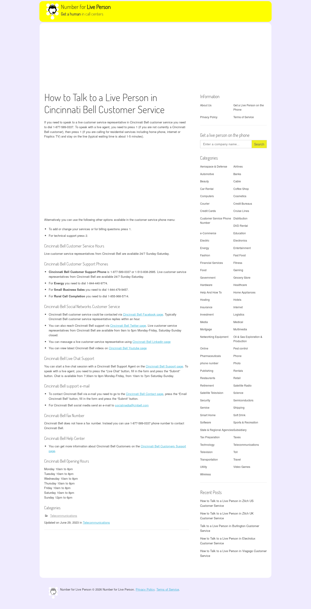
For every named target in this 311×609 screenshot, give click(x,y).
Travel (237, 459)
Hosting (205, 299)
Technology (207, 444)
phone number (209, 363)
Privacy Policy (208, 117)
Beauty (204, 181)
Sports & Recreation (245, 422)
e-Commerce (208, 233)
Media (204, 322)
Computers (207, 196)
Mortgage (206, 329)
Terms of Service (243, 117)
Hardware (206, 285)
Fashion (205, 255)
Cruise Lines (241, 211)
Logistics (238, 314)
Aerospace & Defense (213, 166)
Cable (237, 181)
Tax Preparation (210, 437)
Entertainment (242, 248)
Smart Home (208, 415)
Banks (237, 174)
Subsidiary (240, 430)
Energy (204, 248)
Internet (238, 307)
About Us (206, 105)
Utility (203, 467)
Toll (235, 452)
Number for (86, 6)
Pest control (240, 348)
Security (205, 400)
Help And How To (211, 292)
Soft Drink (239, 415)
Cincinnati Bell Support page (164, 366)
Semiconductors (243, 400)
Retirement (207, 385)
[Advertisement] (155, 57)
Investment (207, 314)
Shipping (239, 407)
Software (205, 422)
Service (204, 407)
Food (203, 270)
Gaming (238, 270)
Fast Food (239, 255)
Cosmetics (239, 196)
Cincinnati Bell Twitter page (128, 325)
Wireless (205, 474)
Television (206, 452)
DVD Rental (240, 225)
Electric (204, 240)
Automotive (207, 174)
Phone (237, 356)
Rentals (238, 370)
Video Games (241, 467)
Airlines (238, 166)
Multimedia (240, 329)
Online (204, 348)
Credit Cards (208, 211)
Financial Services (211, 263)
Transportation (209, 459)
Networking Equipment (214, 337)
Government (207, 277)
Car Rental (207, 189)
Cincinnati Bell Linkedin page (152, 341)
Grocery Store (241, 277)
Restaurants (207, 378)
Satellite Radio (242, 385)
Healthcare (240, 285)
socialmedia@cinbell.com (132, 405)
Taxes (237, 437)
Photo (237, 363)
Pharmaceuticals (210, 356)
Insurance (206, 307)
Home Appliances (244, 292)
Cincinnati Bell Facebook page (143, 314)
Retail (237, 378)
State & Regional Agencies (216, 430)
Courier (204, 203)
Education (239, 233)
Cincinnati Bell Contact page (144, 394)
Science (238, 393)
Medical (238, 322)
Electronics (240, 240)
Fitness (237, 263)
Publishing (206, 370)
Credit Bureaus (242, 203)
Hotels (237, 299)
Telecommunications (63, 515)
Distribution (240, 218)
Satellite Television (211, 393)
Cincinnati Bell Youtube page (128, 348)
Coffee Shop (241, 189)
